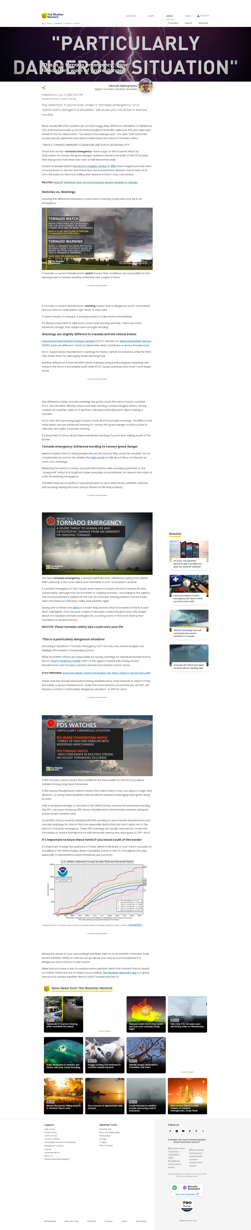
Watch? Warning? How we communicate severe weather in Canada (96, 182)
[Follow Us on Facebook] (170, 1131)
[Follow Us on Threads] (196, 1131)
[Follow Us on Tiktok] (190, 1131)
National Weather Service (135, 341)
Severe (68, 23)
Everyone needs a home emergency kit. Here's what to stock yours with (106, 673)
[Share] (44, 88)
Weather (58, 23)
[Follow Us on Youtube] (183, 1131)
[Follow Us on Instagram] (176, 1131)
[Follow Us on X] (203, 1131)
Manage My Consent (53, 1146)
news (49, 23)
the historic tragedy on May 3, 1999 (94, 166)
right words (98, 457)
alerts (76, 607)
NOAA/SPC (135, 925)
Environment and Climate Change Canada (68, 341)
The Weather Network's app (120, 973)
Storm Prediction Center (66, 661)
